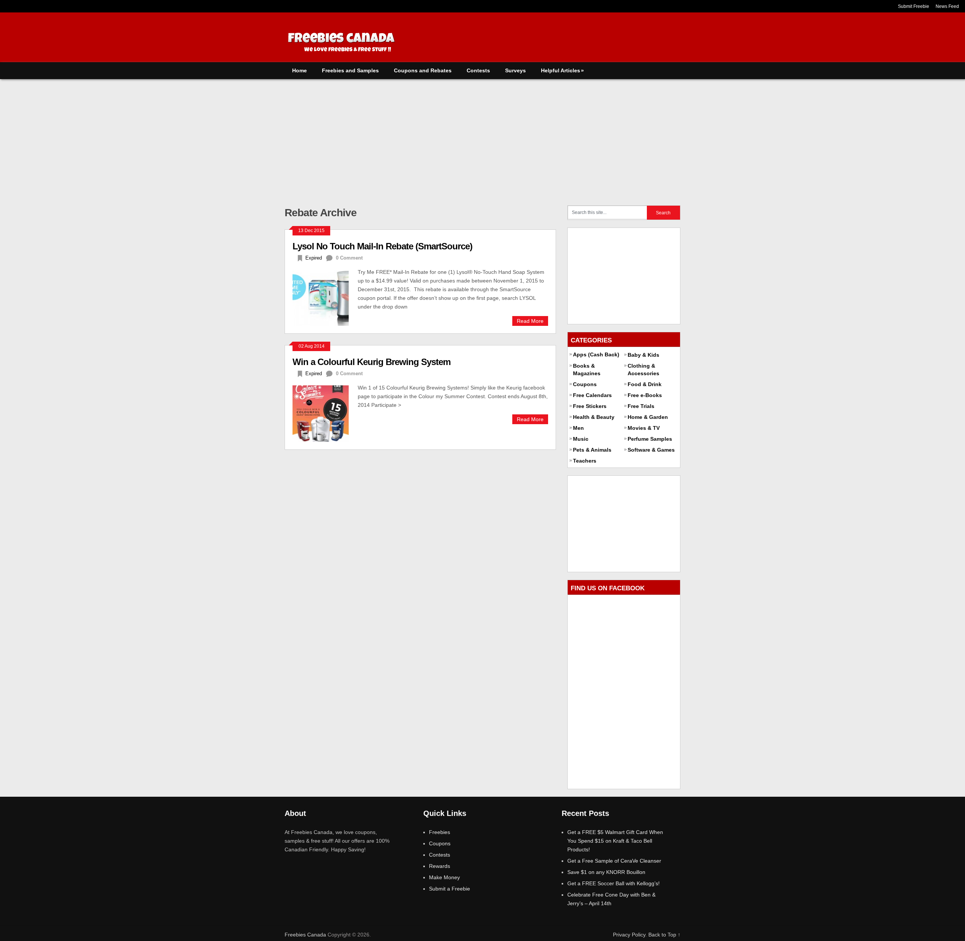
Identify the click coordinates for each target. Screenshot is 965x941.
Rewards (439, 866)
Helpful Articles (562, 70)
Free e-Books (645, 395)
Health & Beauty (593, 417)
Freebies (439, 832)
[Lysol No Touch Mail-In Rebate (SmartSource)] (325, 297)
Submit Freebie (913, 6)
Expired (313, 258)
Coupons (585, 384)
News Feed (947, 6)
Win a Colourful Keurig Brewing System (371, 362)
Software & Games (651, 450)
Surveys (515, 70)
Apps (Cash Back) (596, 354)
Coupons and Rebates (423, 70)
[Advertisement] (482, 135)
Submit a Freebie (449, 889)
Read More (530, 321)
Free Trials (641, 406)
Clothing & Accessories (643, 369)
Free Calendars (592, 395)
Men (578, 428)
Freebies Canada (305, 935)
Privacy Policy (629, 935)
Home (299, 70)
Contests (478, 70)
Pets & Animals (592, 450)
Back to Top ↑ (664, 935)
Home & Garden (648, 417)
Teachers (584, 461)
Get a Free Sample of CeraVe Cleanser (614, 861)
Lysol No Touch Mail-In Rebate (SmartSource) (382, 246)
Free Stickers (590, 406)
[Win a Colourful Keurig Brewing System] (325, 412)
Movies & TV (644, 428)
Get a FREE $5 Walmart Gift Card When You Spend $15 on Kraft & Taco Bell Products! (615, 840)
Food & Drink (645, 384)
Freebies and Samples (350, 70)
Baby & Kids (643, 355)
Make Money (444, 877)
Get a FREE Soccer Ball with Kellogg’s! (613, 883)
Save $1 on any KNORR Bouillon (606, 872)
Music (580, 439)
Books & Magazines (586, 369)
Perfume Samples (650, 439)
